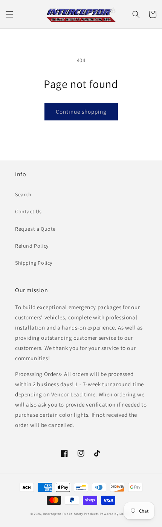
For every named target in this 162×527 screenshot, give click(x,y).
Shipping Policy (33, 262)
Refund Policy (32, 245)
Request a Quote (35, 228)
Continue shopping (81, 111)
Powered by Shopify (116, 514)
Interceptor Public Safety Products (71, 514)
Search (23, 194)
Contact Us (28, 211)
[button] (9, 14)
